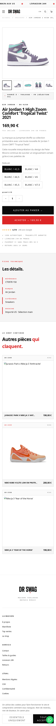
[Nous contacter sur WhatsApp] (49, 719)
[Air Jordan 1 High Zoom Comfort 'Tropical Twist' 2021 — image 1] (7, 85)
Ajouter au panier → (28, 210)
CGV (4, 684)
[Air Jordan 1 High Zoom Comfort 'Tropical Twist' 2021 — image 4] (38, 85)
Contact (5, 650)
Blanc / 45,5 (12, 184)
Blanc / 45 (31, 177)
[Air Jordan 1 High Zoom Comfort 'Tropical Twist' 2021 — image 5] (49, 85)
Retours (5, 665)
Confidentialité (8, 689)
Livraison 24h (8, 660)
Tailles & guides (9, 655)
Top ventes (7, 631)
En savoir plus (23, 710)
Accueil (6, 18)
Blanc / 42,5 (12, 169)
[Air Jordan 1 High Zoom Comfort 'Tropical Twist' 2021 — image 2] (17, 85)
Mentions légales (9, 679)
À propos (6, 622)
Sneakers (20, 18)
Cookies (5, 693)
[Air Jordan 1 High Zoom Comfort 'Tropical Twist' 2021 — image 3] (28, 85)
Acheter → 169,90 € (28, 220)
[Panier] (51, 11)
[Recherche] (45, 11)
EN (40, 11)
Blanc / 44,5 (12, 177)
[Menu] (3, 11)
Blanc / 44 (31, 169)
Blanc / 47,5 (32, 184)
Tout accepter (43, 719)
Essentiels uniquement (17, 719)
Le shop (5, 636)
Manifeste (6, 626)
